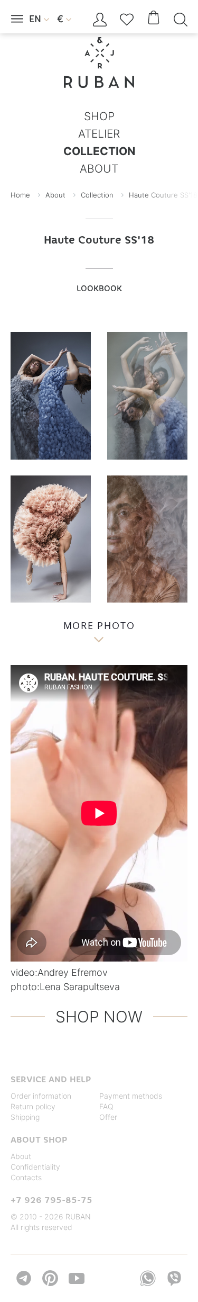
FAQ (106, 1106)
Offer (108, 1116)
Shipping (25, 1116)
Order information (41, 1095)
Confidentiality (35, 1166)
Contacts (26, 1177)
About (21, 1156)
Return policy (33, 1106)
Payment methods (130, 1095)
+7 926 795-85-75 (51, 1200)
